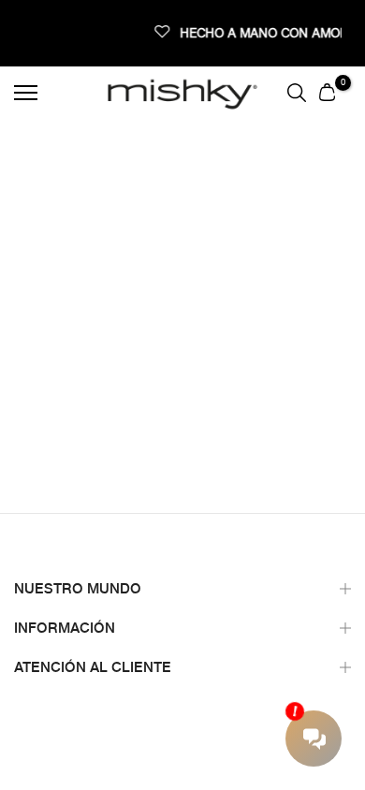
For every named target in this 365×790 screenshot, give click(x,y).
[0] (327, 91)
